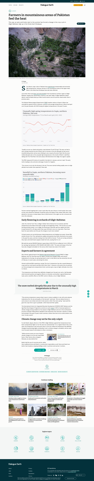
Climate (31, 440)
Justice (62, 451)
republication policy (75, 470)
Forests (47, 451)
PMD (46, 102)
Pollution (78, 440)
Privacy (30, 468)
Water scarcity (62, 371)
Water (78, 451)
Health (69, 396)
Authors (10, 476)
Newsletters (77, 5)
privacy (41, 479)
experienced (51, 86)
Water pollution (72, 417)
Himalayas (54, 371)
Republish (76, 1)
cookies (46, 479)
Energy (16, 440)
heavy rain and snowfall (39, 93)
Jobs (10, 471)
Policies (30, 476)
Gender (11, 417)
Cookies (30, 471)
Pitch (10, 473)
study (52, 308)
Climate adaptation (32, 371)
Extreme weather (44, 371)
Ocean (16, 451)
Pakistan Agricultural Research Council (50, 254)
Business (31, 451)
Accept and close (70, 478)
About (71, 1)
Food (47, 440)
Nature (62, 440)
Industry (30, 417)
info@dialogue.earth (72, 471)
